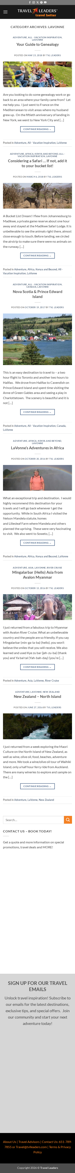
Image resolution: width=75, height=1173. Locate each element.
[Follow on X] (37, 2)
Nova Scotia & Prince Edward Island (37, 294)
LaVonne (37, 39)
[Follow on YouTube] (45, 2)
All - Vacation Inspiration (45, 37)
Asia (31, 567)
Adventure (20, 37)
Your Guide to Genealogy (37, 44)
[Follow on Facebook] (30, 2)
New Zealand (51, 692)
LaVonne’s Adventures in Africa (37, 447)
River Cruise (54, 567)
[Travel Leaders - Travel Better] (38, 12)
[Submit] (68, 820)
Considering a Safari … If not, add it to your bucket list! (37, 163)
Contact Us (49, 1142)
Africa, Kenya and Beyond (41, 153)
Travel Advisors (29, 1142)
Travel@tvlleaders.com (31, 1147)
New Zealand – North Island (37, 696)
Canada (31, 286)
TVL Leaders (53, 55)
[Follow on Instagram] (33, 2)
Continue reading (37, 129)
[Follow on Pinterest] (41, 2)
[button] (5, 12)
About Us (9, 1142)
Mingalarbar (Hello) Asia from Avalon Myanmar (37, 574)
